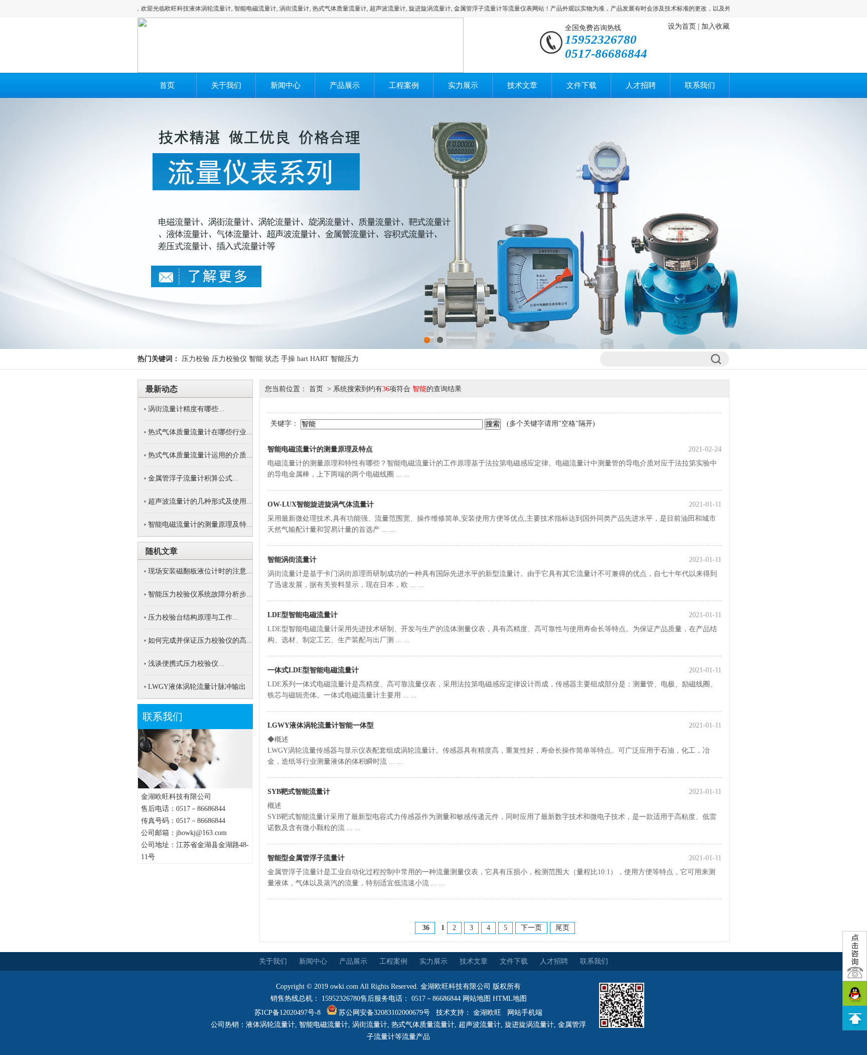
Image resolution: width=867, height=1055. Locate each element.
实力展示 (463, 85)
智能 (256, 359)
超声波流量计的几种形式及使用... (200, 501)
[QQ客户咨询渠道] (854, 993)
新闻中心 (285, 85)
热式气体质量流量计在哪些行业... (200, 432)
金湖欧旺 (487, 1012)
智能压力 (345, 359)
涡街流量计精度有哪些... (186, 409)
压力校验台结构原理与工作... (193, 617)
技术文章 (522, 85)
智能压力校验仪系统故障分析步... (200, 594)
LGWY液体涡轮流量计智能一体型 (320, 725)
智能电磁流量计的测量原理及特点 (320, 449)
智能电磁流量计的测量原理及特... (200, 524)
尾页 (562, 927)
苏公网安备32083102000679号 (384, 1012)
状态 (272, 359)
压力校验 (196, 359)
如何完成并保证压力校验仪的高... (200, 640)
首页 (167, 85)
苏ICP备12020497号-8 (287, 1012)
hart (302, 359)
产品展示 (345, 85)
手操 (288, 359)
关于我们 (226, 85)
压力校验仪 (229, 359)
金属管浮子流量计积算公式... (193, 478)
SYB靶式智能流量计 (298, 791)
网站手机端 (524, 1012)
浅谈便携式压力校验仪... (186, 663)
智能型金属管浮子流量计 (306, 858)
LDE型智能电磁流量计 (302, 615)
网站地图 (477, 998)
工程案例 (404, 85)
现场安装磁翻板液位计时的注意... (200, 571)
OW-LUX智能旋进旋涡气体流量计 (320, 504)
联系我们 (700, 85)
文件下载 (581, 85)
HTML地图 (510, 998)
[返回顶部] (854, 1018)
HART (319, 359)
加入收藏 (715, 26)
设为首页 (682, 26)
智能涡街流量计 (292, 559)
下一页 (531, 927)
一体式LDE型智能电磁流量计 (313, 670)
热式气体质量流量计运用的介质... (200, 455)
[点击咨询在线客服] (854, 956)
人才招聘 (641, 85)
